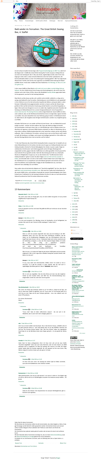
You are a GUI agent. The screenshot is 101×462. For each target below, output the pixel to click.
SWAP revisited (75, 265)
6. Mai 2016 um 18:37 (32, 260)
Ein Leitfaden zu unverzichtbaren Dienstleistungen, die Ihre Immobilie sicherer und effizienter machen (78, 251)
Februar (76, 198)
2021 (73, 116)
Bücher (21, 21)
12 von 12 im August (77, 271)
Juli (74, 144)
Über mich (60, 21)
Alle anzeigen (82, 333)
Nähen (42, 183)
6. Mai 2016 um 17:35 (28, 218)
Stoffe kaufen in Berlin (41, 21)
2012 (73, 212)
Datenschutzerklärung (56, 435)
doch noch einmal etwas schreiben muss (29, 170)
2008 (73, 222)
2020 (73, 118)
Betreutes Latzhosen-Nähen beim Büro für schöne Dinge (79, 153)
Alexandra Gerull (22, 194)
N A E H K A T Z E (76, 304)
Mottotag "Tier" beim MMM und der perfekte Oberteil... (78, 164)
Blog (16, 21)
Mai (75, 150)
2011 (73, 214)
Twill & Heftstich (76, 264)
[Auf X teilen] (42, 181)
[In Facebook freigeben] (44, 181)
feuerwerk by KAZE (77, 258)
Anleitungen (52, 21)
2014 (73, 206)
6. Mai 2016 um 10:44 (32, 194)
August (76, 142)
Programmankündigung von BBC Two (49, 71)
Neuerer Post (18, 443)
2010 (73, 217)
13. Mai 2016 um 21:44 (36, 309)
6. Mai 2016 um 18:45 (34, 287)
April (75, 193)
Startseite (40, 443)
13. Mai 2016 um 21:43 (36, 271)
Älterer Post (63, 443)
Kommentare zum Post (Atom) (29, 446)
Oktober (76, 136)
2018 (73, 124)
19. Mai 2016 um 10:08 (32, 373)
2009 (73, 220)
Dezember (76, 131)
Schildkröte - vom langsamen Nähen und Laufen (77, 277)
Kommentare (75, 233)
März (75, 195)
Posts (74, 230)
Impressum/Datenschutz (71, 21)
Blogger (58, 458)
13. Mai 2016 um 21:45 (36, 359)
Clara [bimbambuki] (23, 287)
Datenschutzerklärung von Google (25, 436)
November (76, 134)
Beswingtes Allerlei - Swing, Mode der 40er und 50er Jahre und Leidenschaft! (77, 287)
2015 (73, 204)
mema (73, 320)
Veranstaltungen (29, 21)
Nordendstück (22, 373)
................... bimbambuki (77, 270)
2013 (73, 209)
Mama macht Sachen (77, 247)
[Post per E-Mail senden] (35, 180)
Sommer (74, 260)
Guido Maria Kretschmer (35, 183)
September (77, 139)
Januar (75, 201)
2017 (73, 126)
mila (19, 323)
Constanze (25, 231)
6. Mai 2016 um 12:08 (27, 206)
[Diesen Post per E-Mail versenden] (39, 181)
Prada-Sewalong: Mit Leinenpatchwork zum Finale (78, 174)
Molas (20, 206)
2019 (73, 121)
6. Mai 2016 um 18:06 (35, 231)
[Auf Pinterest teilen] (45, 181)
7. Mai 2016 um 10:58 (26, 323)
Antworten (21, 201)
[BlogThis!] (41, 181)
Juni (75, 147)
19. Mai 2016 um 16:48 (36, 388)
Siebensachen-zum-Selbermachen (77, 312)
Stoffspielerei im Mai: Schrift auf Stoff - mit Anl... (78, 159)
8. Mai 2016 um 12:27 (29, 340)
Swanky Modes (51, 92)
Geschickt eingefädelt (24, 183)
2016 (73, 129)
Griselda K (21, 340)
